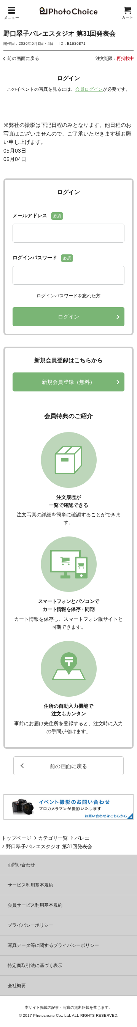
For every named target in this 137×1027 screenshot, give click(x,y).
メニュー (11, 18)
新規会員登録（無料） (68, 382)
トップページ (16, 838)
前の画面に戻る (23, 58)
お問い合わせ (21, 865)
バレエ (82, 838)
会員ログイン (89, 89)
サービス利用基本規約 (30, 885)
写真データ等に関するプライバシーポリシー (53, 945)
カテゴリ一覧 (53, 838)
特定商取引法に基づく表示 (35, 965)
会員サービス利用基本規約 (35, 905)
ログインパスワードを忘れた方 (68, 295)
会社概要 (17, 985)
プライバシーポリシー (30, 925)
